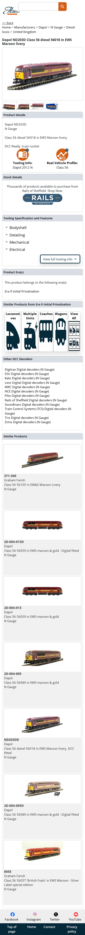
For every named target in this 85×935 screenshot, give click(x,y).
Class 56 (62, 165)
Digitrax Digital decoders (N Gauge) (29, 369)
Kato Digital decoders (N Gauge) (27, 378)
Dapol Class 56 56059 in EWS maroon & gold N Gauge (31, 614)
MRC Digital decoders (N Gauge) (27, 387)
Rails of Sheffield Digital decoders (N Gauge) (36, 400)
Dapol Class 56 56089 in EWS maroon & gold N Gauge (31, 680)
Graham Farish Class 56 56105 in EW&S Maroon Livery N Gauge (32, 482)
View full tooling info (60, 259)
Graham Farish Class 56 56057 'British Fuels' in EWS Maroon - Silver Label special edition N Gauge (41, 880)
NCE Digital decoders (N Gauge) (27, 391)
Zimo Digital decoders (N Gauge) (28, 422)
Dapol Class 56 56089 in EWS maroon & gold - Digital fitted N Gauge (41, 812)
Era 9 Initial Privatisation (22, 291)
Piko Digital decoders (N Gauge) (27, 395)
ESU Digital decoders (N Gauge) (27, 374)
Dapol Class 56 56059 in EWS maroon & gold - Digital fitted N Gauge (41, 548)
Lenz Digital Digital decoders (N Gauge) (32, 383)
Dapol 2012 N (23, 165)
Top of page (11, 929)
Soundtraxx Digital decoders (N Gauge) (32, 404)
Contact (49, 927)
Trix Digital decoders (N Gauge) (26, 418)
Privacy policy (72, 929)
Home (31, 927)
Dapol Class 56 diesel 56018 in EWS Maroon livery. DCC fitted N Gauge (39, 748)
